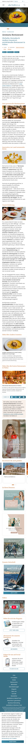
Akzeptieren (12, 741)
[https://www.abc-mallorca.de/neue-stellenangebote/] (14, 548)
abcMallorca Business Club (14, 705)
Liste (5, 52)
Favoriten (11, 52)
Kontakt (14, 694)
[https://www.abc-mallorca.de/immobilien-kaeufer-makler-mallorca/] (14, 524)
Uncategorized (10, 31)
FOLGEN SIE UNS (14, 669)
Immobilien (14, 677)
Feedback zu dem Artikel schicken (13, 414)
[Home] (14, 5)
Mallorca (4, 31)
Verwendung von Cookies (9, 738)
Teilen (17, 52)
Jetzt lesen (14, 593)
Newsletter (14, 696)
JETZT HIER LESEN (14, 630)
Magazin (13, 689)
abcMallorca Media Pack (14, 698)
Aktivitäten (14, 684)
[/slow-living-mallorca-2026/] (14, 578)
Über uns (14, 691)
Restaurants (14, 682)
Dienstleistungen (14, 687)
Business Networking (14, 703)
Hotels (14, 680)
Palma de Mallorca (9, 477)
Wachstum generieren (14, 700)
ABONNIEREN (14, 649)
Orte (14, 675)
